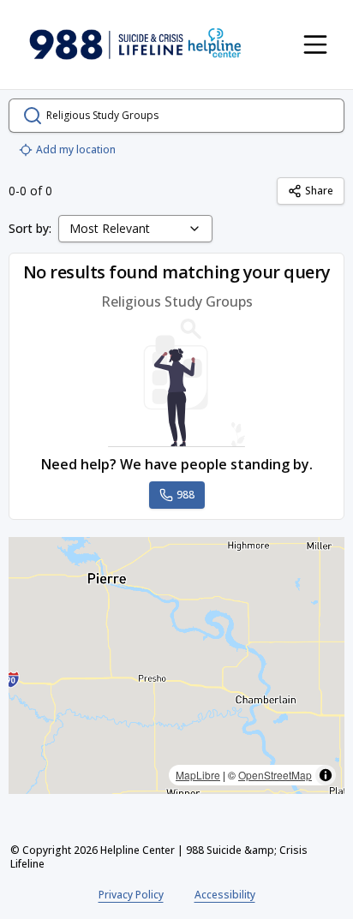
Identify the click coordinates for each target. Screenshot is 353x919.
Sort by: (30, 228)
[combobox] (135, 228)
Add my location (76, 149)
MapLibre (198, 774)
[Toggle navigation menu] (315, 44)
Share (319, 190)
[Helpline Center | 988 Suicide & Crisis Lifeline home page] (135, 44)
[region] (176, 665)
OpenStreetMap (275, 774)
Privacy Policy (131, 894)
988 (185, 494)
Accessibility (224, 894)
